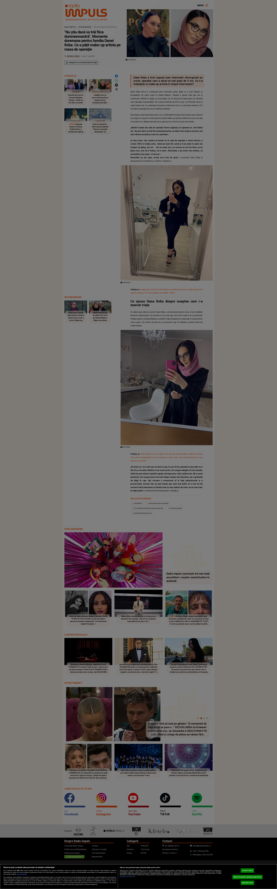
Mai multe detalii (22, 874)
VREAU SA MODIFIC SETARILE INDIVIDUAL (248, 877)
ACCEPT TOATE (247, 870)
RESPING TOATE (247, 883)
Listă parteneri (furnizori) (127, 876)
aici (107, 881)
